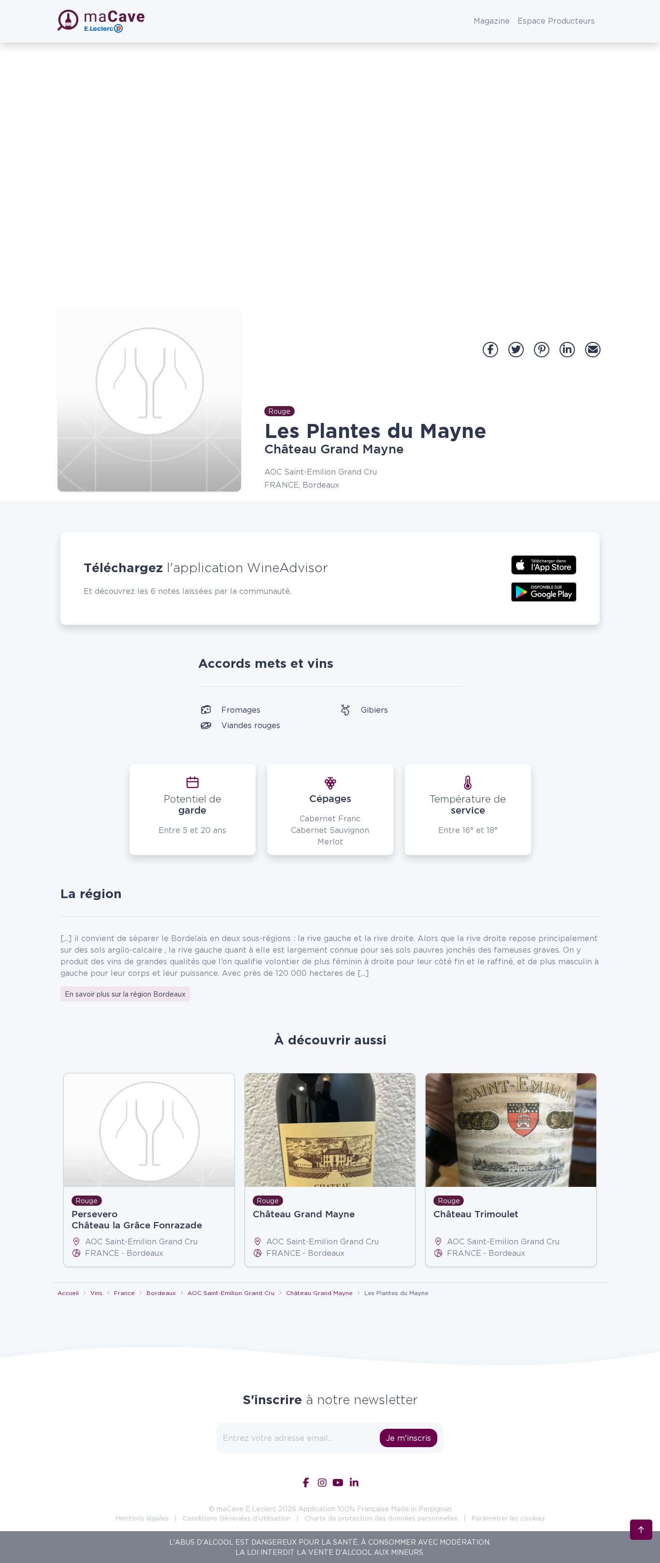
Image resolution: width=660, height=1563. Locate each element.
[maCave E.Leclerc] (101, 21)
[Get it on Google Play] (543, 591)
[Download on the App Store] (543, 564)
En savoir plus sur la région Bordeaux (125, 994)
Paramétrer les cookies (508, 1518)
